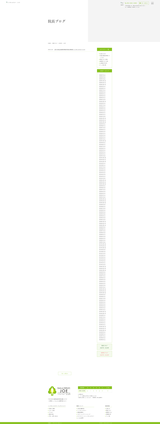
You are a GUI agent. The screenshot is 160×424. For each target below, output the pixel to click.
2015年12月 (101, 289)
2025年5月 (101, 93)
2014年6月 (101, 319)
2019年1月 (101, 219)
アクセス (51, 412)
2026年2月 (101, 77)
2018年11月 (101, 223)
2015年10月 (101, 292)
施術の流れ (51, 414)
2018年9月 (101, 227)
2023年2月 (101, 137)
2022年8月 (101, 144)
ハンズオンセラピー (81, 410)
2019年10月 (101, 202)
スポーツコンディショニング (83, 414)
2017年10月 (101, 247)
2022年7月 (101, 146)
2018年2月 (101, 240)
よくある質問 (80, 417)
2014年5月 (101, 320)
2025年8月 (101, 88)
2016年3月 (101, 283)
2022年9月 (101, 142)
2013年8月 (101, 334)
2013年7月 (101, 335)
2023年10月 (101, 122)
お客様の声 (102, 63)
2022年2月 (101, 153)
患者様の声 (108, 414)
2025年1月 (101, 99)
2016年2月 (101, 285)
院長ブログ (102, 59)
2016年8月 (101, 274)
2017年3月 (101, 260)
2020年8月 (101, 187)
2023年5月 (101, 131)
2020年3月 (101, 193)
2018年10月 (101, 225)
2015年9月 (101, 294)
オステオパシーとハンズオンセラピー (85, 416)
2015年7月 (101, 298)
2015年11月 (101, 290)
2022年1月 (101, 155)
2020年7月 (101, 189)
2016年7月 (101, 275)
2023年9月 (101, 123)
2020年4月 (101, 191)
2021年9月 (101, 163)
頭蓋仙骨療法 (80, 412)
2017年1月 (101, 264)
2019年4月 (101, 214)
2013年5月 (101, 339)
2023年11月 (101, 120)
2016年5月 (101, 279)
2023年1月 (101, 138)
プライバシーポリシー (57, 422)
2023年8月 (101, 125)
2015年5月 (101, 302)
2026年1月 (101, 78)
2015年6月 (101, 300)
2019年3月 (101, 215)
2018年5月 (101, 234)
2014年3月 (101, 322)
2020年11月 (101, 182)
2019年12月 (101, 198)
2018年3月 (101, 238)
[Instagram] (122, 4)
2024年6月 (101, 107)
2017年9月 (101, 249)
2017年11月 (101, 245)
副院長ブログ (103, 61)
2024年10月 (101, 101)
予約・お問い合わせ (53, 416)
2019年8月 (101, 206)
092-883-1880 (132, 3)
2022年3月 (101, 152)
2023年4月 (101, 133)
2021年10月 (101, 161)
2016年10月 (101, 270)
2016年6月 (101, 277)
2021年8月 (101, 165)
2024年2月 (101, 114)
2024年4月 (101, 110)
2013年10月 (101, 330)
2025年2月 (101, 97)
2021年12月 (101, 157)
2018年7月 (101, 230)
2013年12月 (101, 326)
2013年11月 (101, 328)
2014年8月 (101, 315)
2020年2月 (101, 195)
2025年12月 (101, 80)
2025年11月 (101, 82)
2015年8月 (101, 296)
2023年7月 (101, 127)
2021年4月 (101, 172)
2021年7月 (101, 167)
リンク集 (102, 65)
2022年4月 (101, 150)
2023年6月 (101, 129)
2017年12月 (101, 244)
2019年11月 (101, 200)
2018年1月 (101, 242)
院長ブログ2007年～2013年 (104, 347)
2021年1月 (101, 178)
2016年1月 (101, 287)
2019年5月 (101, 212)
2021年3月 (101, 174)
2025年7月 (101, 90)
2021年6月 (101, 168)
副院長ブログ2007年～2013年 (104, 354)
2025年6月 (101, 92)
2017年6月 (101, 255)
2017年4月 (101, 259)
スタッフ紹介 (52, 410)
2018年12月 (101, 221)
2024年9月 (101, 103)
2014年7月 (101, 317)
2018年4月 (101, 236)
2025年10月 (101, 84)
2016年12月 (101, 266)
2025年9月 (101, 86)
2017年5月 (101, 257)
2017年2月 (101, 262)
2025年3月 (101, 95)
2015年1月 (101, 309)
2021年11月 (101, 159)
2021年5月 (101, 170)
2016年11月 (101, 268)
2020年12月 (101, 180)
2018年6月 (101, 232)
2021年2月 (101, 176)
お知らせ (102, 53)
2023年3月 (101, 135)
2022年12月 (101, 140)
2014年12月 (101, 311)
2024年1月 (101, 116)
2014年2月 (101, 324)
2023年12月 (101, 118)
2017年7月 (101, 253)
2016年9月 (101, 272)
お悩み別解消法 (80, 408)
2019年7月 (101, 208)
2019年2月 (101, 217)
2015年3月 (101, 305)
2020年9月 (101, 185)
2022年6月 (101, 148)
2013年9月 (101, 332)
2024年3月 (101, 112)
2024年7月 (101, 105)
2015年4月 (101, 304)
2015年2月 (101, 307)
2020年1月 (101, 197)
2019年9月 (101, 204)
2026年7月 (101, 75)
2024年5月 (101, 108)
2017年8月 (101, 251)
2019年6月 (101, 210)
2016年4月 (101, 281)
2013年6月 (101, 337)
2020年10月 (101, 183)
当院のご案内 (52, 408)
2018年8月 (101, 229)
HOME (49, 422)
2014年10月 (101, 313)
